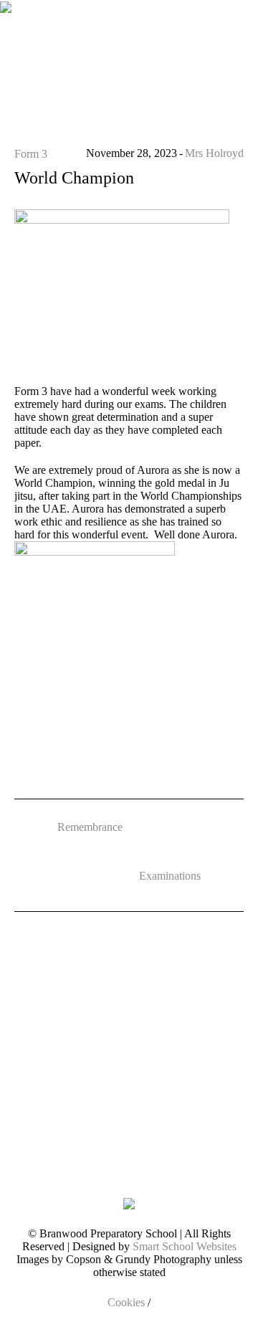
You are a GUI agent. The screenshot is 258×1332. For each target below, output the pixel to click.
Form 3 (30, 154)
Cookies (126, 1302)
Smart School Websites (184, 1246)
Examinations (170, 876)
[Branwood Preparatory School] (5, 36)
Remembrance (90, 827)
